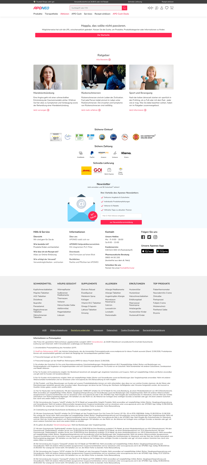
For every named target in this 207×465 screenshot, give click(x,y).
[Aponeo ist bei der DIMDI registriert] (79, 137)
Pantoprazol (158, 299)
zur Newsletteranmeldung (121, 222)
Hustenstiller (135, 289)
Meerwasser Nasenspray (134, 304)
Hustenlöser (134, 293)
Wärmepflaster (63, 289)
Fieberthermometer (161, 289)
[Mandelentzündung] (55, 77)
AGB (44, 330)
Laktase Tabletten (89, 309)
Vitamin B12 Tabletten (91, 303)
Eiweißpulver (86, 293)
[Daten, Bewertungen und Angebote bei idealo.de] (113, 137)
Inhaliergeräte (135, 308)
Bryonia (156, 313)
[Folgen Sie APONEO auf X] (149, 237)
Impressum (98, 330)
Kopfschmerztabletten (42, 289)
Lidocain (60, 315)
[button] (64, 13)
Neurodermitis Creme (162, 293)
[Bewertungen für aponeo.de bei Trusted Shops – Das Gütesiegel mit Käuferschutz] (56, 137)
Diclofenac (37, 299)
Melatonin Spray (88, 296)
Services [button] (88, 13)
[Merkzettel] (167, 8)
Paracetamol (38, 306)
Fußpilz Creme (159, 303)
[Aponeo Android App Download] (162, 251)
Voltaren (61, 301)
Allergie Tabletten (113, 293)
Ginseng (84, 313)
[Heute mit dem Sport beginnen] (151, 77)
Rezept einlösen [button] (102, 13)
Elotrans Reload (88, 289)
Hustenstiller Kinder (138, 312)
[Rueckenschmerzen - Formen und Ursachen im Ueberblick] (103, 77)
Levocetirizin (110, 308)
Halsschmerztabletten (138, 296)
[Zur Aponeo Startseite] (41, 7)
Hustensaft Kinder (137, 315)
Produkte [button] (37, 13)
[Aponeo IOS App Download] (147, 251)
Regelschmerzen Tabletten (40, 310)
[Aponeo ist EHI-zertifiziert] (68, 137)
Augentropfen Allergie (114, 296)
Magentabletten (64, 312)
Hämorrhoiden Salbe (66, 305)
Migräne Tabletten (41, 293)
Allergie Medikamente (114, 289)
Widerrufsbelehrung (58, 330)
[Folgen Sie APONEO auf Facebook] (143, 237)
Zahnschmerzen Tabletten (40, 316)
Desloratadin (110, 315)
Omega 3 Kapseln (88, 306)
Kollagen (85, 299)
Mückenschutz (159, 306)
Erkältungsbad (135, 299)
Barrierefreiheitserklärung (154, 330)
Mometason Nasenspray (110, 300)
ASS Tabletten (39, 296)
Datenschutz (112, 330)
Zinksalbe (157, 296)
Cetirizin (108, 305)
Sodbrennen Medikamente (63, 294)
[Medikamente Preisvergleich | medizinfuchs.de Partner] (124, 137)
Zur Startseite (103, 35)
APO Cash (77, 13)
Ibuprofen (37, 303)
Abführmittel (63, 308)
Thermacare (62, 298)
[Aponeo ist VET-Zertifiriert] (91, 137)
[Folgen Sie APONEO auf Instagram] (155, 237)
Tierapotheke (51, 13)
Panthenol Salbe (160, 309)
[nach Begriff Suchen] (124, 8)
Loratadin (109, 312)
